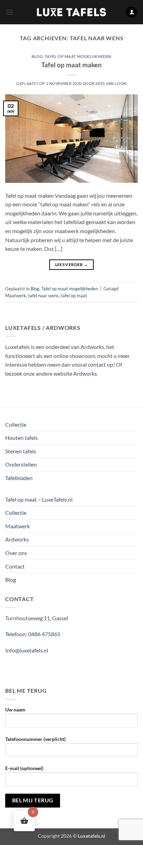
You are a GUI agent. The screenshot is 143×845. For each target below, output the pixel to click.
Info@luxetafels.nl (26, 650)
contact (97, 364)
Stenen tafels (20, 451)
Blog (37, 56)
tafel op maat (74, 295)
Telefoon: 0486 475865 (32, 634)
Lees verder (71, 264)
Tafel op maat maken (71, 65)
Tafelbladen (19, 478)
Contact (15, 566)
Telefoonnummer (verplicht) (35, 739)
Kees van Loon (110, 83)
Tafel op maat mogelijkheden (78, 56)
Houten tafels (21, 437)
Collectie (15, 424)
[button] (9, 11)
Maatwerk (15, 295)
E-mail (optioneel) (24, 768)
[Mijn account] (131, 12)
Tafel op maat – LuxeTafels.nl (39, 499)
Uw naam (15, 709)
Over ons (16, 552)
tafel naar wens (43, 295)
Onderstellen (21, 464)
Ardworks (85, 373)
